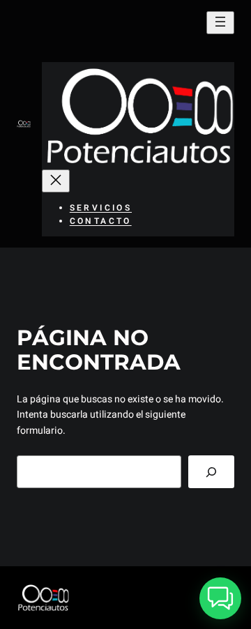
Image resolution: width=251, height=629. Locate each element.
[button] (220, 598)
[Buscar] (211, 471)
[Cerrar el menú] (56, 180)
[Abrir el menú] (220, 22)
